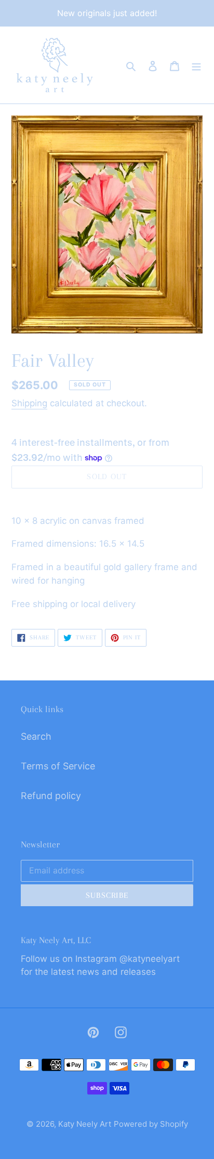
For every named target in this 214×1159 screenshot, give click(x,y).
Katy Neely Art (84, 1124)
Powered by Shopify (151, 1124)
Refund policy (51, 795)
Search (36, 736)
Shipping (29, 403)
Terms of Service (58, 766)
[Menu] (196, 65)
